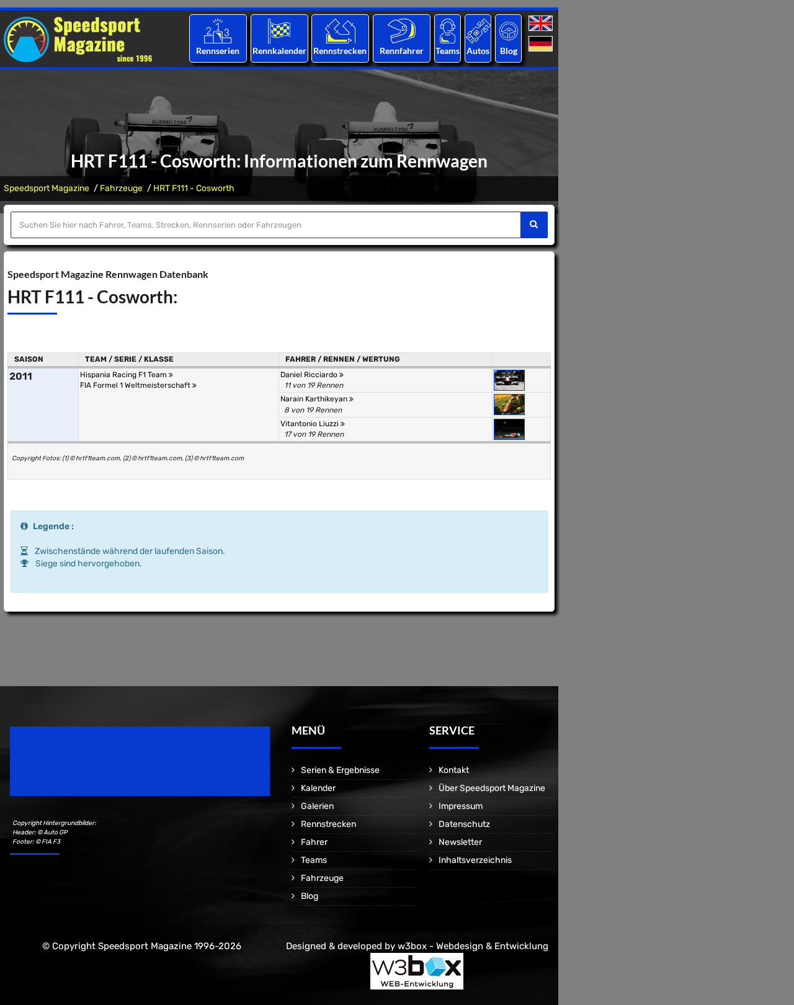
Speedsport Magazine (46, 188)
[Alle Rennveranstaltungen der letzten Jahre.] (279, 30)
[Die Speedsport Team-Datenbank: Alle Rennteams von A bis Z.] (447, 30)
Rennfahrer (402, 50)
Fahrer (314, 842)
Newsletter (460, 842)
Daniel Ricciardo (309, 374)
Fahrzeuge (121, 188)
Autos (477, 50)
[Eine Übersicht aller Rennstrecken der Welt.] (340, 30)
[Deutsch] (542, 44)
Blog (508, 50)
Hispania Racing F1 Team (124, 374)
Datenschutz (464, 824)
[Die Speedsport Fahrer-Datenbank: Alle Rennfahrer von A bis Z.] (402, 30)
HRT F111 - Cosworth (193, 188)
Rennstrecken (340, 50)
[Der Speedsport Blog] (508, 30)
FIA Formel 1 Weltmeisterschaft (136, 385)
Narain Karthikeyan (314, 399)
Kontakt (454, 770)
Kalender (318, 788)
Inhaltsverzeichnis (475, 860)
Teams (447, 50)
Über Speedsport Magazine (492, 788)
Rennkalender (279, 50)
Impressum (461, 806)
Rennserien (217, 50)
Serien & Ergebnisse (340, 770)
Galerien (317, 806)
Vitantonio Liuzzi (310, 423)
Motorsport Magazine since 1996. (80, 769)
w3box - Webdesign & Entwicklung (473, 946)
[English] (542, 24)
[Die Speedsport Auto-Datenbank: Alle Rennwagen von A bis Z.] (478, 30)
